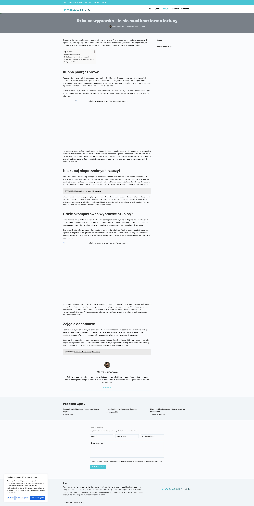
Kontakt (104, 2)
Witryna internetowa (149, 436)
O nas (64, 2)
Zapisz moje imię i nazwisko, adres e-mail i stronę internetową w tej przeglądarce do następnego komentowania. (127, 461)
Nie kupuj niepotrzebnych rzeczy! (77, 57)
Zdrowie (175, 9)
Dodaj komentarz (97, 443)
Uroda (157, 9)
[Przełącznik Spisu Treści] (92, 51)
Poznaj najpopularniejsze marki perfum (122, 409)
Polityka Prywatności (75, 2)
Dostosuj (10, 498)
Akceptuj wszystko (37, 498)
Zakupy (166, 9)
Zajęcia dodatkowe (72, 62)
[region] (26, 488)
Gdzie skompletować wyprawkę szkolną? (80, 59)
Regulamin (88, 2)
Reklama (96, 2)
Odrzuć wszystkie (22, 498)
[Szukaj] (190, 2)
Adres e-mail (122, 436)
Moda (150, 9)
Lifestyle (185, 9)
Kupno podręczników (72, 54)
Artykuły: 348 (107, 387)
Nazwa (94, 436)
